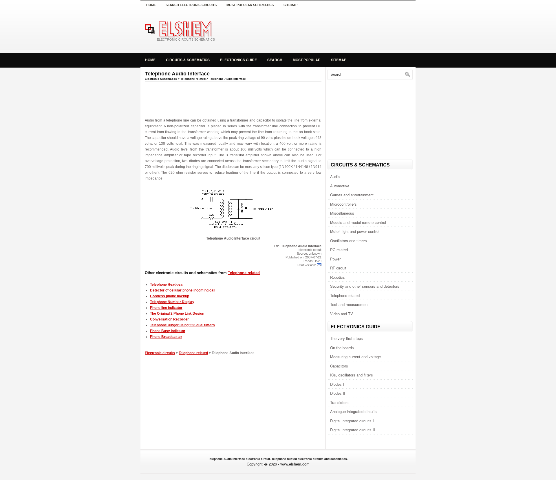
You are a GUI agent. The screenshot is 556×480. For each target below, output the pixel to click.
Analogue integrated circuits (353, 411)
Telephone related (345, 295)
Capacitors (339, 366)
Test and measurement (349, 304)
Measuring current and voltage (355, 356)
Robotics (337, 277)
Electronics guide (238, 59)
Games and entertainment (352, 195)
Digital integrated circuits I (352, 420)
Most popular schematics (250, 5)
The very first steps (346, 338)
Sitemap (290, 5)
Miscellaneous (342, 213)
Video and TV (341, 313)
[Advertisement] (347, 30)
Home (151, 5)
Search (274, 59)
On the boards (342, 347)
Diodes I (337, 384)
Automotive (339, 186)
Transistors (339, 402)
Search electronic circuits (191, 5)
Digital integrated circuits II (352, 429)
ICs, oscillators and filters (351, 375)
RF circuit (338, 268)
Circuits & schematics (188, 59)
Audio (335, 176)
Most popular (307, 59)
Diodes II (337, 393)
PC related (339, 249)
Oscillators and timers (348, 240)
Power (335, 259)
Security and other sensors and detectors (364, 286)
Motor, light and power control (354, 231)
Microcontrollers (343, 204)
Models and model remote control (358, 222)
